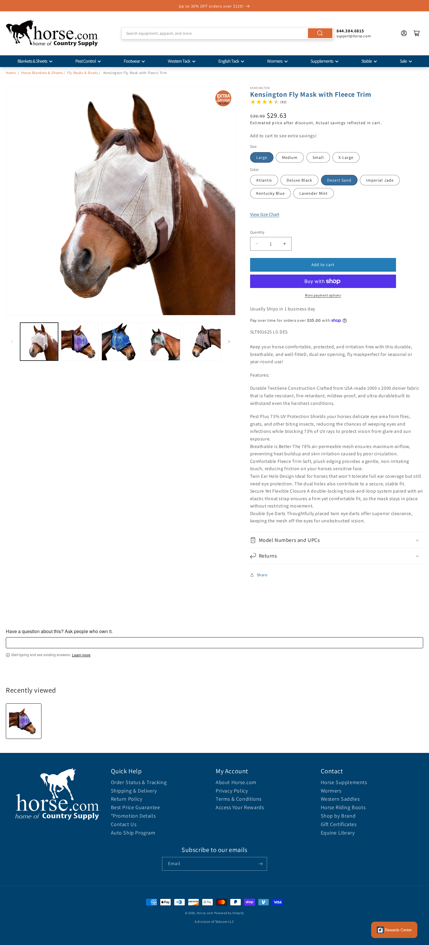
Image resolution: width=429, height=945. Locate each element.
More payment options (323, 295)
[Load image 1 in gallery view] (39, 342)
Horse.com (205, 913)
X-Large (346, 157)
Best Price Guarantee (135, 807)
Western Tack (179, 61)
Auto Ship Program (133, 832)
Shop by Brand (338, 815)
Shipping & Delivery (134, 790)
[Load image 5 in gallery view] (202, 342)
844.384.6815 (350, 31)
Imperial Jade (380, 180)
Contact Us (124, 824)
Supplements (322, 61)
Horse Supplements (344, 782)
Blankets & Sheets (32, 61)
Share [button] (262, 574)
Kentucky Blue (270, 193)
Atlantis (264, 180)
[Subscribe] (260, 864)
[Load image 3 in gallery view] (120, 342)
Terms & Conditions (238, 798)
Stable (366, 61)
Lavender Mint (313, 193)
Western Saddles (340, 798)
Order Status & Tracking (139, 782)
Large (261, 157)
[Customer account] (403, 33)
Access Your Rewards (240, 807)
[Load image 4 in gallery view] (161, 342)
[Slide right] (229, 341)
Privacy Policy (232, 790)
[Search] (320, 33)
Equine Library (338, 832)
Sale (403, 61)
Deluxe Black (299, 180)
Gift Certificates (339, 824)
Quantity (257, 232)
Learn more (81, 655)
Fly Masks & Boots (82, 72)
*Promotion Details (133, 815)
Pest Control (85, 61)
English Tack (228, 61)
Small (318, 157)
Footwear (132, 61)
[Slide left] (12, 341)
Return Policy (126, 798)
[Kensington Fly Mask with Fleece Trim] (23, 721)
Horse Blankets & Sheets (42, 72)
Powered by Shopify (229, 913)
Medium (290, 157)
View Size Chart (264, 214)
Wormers (274, 61)
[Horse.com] (52, 33)
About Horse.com (236, 782)
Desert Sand (339, 180)
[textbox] (214, 642)
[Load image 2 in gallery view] (80, 342)
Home (11, 72)
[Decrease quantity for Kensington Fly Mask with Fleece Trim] (257, 244)
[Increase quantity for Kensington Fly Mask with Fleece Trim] (284, 244)
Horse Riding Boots (343, 807)
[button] (336, 540)
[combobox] (227, 33)
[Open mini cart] (416, 33)
